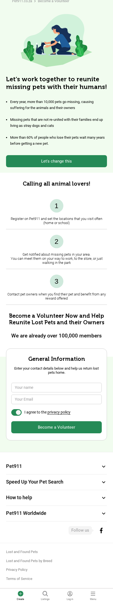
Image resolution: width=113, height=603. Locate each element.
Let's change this (56, 161)
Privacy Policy (16, 570)
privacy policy (58, 412)
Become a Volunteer (56, 427)
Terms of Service (19, 579)
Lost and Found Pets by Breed (29, 561)
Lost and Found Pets (22, 552)
